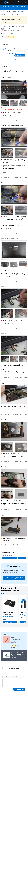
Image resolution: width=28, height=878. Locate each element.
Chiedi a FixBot (13, 558)
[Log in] (25, 2)
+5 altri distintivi (14, 647)
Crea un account (14, 8)
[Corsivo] (6, 677)
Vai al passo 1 (5, 64)
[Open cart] (22, 2)
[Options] (2, 14)
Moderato (11, 36)
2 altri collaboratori (12, 28)
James (5, 28)
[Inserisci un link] (11, 677)
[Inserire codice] (8, 677)
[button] (18, 2)
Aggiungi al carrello (19, 55)
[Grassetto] (4, 677)
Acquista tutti (5, 593)
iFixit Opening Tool (12, 48)
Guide (8, 11)
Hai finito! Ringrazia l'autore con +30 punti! (14, 578)
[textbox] (13, 683)
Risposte (14, 11)
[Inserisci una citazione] (13, 677)
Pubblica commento (19, 689)
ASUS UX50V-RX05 (16, 14)
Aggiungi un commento (14, 551)
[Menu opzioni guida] (26, 11)
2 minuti (4, 36)
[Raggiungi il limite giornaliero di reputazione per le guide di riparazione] (15, 646)
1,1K (3, 33)
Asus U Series (7, 14)
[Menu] (2, 2)
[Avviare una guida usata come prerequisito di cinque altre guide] (12, 646)
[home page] (8, 2)
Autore (5, 634)
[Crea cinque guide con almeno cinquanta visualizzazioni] (18, 646)
